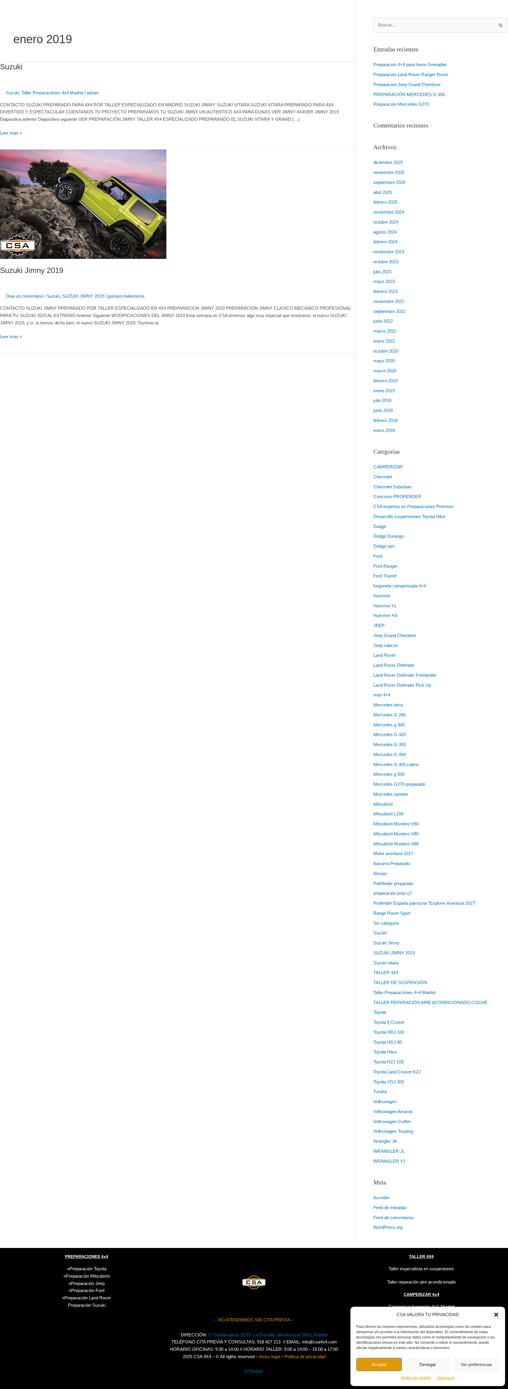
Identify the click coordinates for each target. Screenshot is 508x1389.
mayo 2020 (384, 360)
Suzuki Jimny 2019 (31, 270)
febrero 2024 (385, 241)
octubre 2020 (385, 350)
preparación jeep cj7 (392, 893)
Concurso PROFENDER (397, 496)
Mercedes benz (388, 704)
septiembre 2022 (389, 311)
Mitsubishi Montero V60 (396, 823)
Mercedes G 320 (389, 734)
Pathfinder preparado (393, 883)
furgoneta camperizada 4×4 (399, 585)
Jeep (100, 1283)
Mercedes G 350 (389, 744)
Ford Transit (384, 575)
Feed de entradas (390, 1207)
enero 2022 (384, 341)
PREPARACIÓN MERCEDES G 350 (409, 94)
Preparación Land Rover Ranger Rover (410, 74)
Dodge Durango (388, 536)
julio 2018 (382, 400)
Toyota (379, 1012)
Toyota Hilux (385, 1051)
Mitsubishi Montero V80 (396, 833)
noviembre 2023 (388, 251)
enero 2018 (384, 430)
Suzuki (11, 66)
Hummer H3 (385, 615)
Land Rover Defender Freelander (404, 675)
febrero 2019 (385, 380)
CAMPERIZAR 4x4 (421, 1294)
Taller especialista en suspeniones (421, 1268)
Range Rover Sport (391, 913)
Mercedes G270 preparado (399, 784)
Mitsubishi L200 (388, 813)
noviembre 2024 (388, 212)
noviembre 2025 (388, 172)
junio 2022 (383, 321)
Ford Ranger (385, 566)
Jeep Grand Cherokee (394, 635)
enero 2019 (384, 390)
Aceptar (379, 1364)
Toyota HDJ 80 (387, 1042)
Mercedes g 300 (389, 724)
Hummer (381, 595)
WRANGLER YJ (389, 1161)
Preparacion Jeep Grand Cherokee (406, 84)
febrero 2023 (385, 291)
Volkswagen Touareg (393, 1131)
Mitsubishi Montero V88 (396, 843)
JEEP (379, 625)
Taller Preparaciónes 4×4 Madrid (404, 992)
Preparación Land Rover (87, 1297)
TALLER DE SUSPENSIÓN (400, 982)
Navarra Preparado (391, 863)
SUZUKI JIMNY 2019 (83, 296)
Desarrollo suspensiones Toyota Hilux (409, 516)
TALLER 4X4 (385, 972)
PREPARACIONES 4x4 (86, 1256)
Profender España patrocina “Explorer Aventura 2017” (424, 903)
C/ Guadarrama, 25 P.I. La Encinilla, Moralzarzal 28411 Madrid (267, 1334)
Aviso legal (269, 1356)
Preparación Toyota (87, 1268)
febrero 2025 (385, 202)
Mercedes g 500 (389, 774)
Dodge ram (384, 546)
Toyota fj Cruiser (389, 1022)
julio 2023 (382, 271)
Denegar (428, 1364)
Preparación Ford (87, 1290)
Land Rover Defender (394, 665)
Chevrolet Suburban (392, 486)
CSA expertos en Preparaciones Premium (413, 506)
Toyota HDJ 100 (388, 1032)
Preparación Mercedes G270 (401, 104)
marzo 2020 (384, 370)
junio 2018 (383, 410)
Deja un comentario (24, 296)
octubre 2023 (385, 261)
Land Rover (384, 655)
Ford (377, 556)
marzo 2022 (384, 331)
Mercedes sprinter (390, 794)
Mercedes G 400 (389, 754)
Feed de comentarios (393, 1217)
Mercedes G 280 (389, 714)
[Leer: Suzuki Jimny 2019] (83, 203)
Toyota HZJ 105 (388, 1061)
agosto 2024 (385, 231)
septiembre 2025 (389, 182)
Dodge (379, 526)
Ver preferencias (476, 1364)
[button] (496, 1315)
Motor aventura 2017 (393, 853)
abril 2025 (382, 192)
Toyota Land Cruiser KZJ (397, 1071)
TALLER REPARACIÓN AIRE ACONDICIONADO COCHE (430, 1002)
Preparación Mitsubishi (88, 1276)
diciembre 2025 (388, 162)
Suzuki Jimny (386, 942)
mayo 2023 (384, 281)
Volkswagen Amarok (393, 1111)
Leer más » (11, 132)
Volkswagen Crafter (392, 1121)
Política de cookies (416, 1378)
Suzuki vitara (385, 962)
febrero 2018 (385, 420)
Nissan (380, 873)
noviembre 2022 (388, 301)
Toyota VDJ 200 (388, 1081)
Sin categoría (386, 923)
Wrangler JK (385, 1141)
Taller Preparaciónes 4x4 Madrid (52, 92)
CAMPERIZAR (387, 466)
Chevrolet (382, 476)
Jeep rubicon (385, 645)
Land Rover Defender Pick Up (402, 685)
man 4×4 (381, 694)
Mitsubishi (383, 804)
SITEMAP (253, 1371)
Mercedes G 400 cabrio (396, 764)
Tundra (380, 1091)
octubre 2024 (385, 222)
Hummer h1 (384, 605)
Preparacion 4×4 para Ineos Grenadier (410, 64)
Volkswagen (385, 1101)
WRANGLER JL (389, 1151)
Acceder (381, 1197)
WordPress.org (387, 1227)
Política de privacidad (305, 1356)
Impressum (445, 1378)
